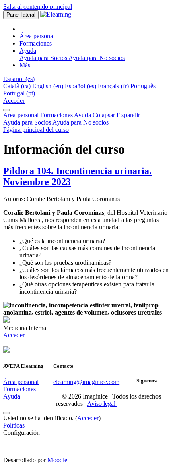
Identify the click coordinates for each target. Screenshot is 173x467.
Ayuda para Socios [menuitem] (43, 57)
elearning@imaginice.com (86, 381)
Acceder (14, 100)
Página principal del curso (36, 129)
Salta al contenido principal (37, 6)
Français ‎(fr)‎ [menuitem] (114, 86)
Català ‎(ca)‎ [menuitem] (17, 86)
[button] (19, 78)
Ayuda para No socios (80, 122)
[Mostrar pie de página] (6, 413)
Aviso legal (102, 403)
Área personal (21, 115)
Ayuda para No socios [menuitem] (96, 57)
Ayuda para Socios (27, 122)
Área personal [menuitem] (37, 36)
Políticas (14, 425)
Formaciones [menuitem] (35, 43)
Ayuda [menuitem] (27, 50)
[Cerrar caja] (6, 110)
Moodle (57, 460)
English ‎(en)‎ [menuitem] (48, 86)
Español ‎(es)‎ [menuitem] (81, 86)
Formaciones (57, 115)
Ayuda (107, 115)
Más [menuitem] (24, 65)
